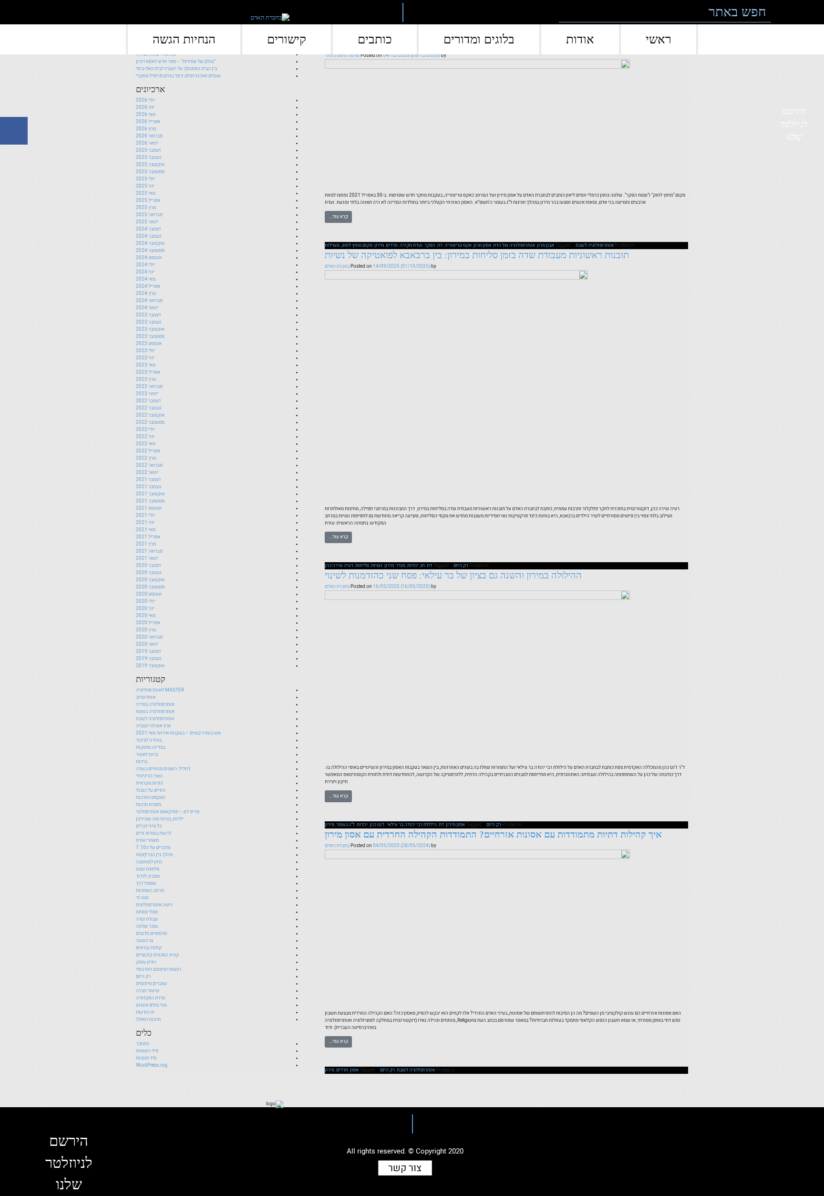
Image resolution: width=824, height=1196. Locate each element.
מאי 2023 (145, 365)
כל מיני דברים (149, 826)
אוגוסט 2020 (149, 594)
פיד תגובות (146, 1058)
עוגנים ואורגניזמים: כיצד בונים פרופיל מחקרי (178, 76)
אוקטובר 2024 (150, 243)
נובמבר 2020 (149, 572)
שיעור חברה (147, 990)
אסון (354, 1070)
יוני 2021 (145, 522)
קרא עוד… (338, 216)
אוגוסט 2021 (149, 508)
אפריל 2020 (148, 622)
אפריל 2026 (148, 121)
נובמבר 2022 (149, 408)
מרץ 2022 (146, 458)
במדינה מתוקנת (150, 747)
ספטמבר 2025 (150, 171)
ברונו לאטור (147, 754)
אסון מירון (455, 824)
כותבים (375, 39)
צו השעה (144, 940)
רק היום (460, 565)
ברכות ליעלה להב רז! (155, 54)
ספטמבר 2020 (150, 587)
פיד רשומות (147, 1051)
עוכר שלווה (147, 926)
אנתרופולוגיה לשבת (595, 245)
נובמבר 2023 (149, 322)
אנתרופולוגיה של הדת (514, 245)
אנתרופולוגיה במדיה (155, 704)
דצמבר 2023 (148, 315)
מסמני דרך (146, 883)
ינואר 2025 (147, 222)
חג (422, 565)
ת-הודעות (145, 1012)
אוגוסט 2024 (149, 257)
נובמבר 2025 (149, 157)
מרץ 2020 (146, 630)
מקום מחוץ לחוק (356, 245)
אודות (580, 39)
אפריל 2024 (148, 286)
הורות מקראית (149, 783)
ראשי (658, 39)
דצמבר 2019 (148, 651)
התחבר (142, 1043)
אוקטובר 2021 (150, 494)
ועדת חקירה (411, 245)
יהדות (412, 565)
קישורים (286, 39)
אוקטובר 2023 (150, 329)
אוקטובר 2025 (150, 164)
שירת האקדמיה (150, 998)
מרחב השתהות (150, 890)
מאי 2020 (145, 615)
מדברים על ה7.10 (153, 847)
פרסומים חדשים (151, 933)
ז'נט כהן (377, 824)
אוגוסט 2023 (149, 343)
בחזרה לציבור (149, 740)
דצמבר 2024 (148, 229)
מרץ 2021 (146, 544)
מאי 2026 (145, 114)
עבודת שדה (147, 919)
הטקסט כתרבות (150, 797)
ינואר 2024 (147, 307)
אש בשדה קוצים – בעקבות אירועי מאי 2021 (178, 733)
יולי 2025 (145, 179)
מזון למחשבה (149, 862)
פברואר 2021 (149, 551)
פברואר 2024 (149, 300)
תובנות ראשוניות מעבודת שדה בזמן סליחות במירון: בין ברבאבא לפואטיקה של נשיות (477, 255)
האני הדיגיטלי (149, 776)
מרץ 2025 (146, 207)
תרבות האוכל (148, 1019)
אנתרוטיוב (145, 697)
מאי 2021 (145, 529)
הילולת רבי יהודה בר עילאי (412, 824)
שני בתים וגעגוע (151, 1005)
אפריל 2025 (148, 200)
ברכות (141, 761)
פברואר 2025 (149, 214)
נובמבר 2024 (149, 236)
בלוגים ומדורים (479, 39)
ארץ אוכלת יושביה (153, 726)
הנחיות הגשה (184, 39)
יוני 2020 (145, 608)
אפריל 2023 (148, 372)
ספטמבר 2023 (150, 336)
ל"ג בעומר (345, 824)
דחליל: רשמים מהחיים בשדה (163, 769)
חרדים (392, 245)
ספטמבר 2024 (150, 250)
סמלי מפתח (147, 912)
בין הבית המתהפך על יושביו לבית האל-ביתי (176, 68)
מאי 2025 (145, 193)
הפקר (429, 245)
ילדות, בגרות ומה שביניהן (160, 819)
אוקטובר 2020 (150, 580)
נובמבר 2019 (149, 658)
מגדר (400, 565)
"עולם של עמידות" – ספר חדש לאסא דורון (176, 61)
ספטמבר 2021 (150, 501)
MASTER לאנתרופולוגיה (160, 690)
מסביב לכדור (148, 876)
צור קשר (405, 1168)
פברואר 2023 (149, 386)
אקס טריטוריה (458, 245)
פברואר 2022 (149, 465)
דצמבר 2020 (148, 565)
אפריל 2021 (148, 537)
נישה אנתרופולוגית (154, 905)
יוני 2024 (145, 272)
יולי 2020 (145, 601)
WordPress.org (151, 1065)
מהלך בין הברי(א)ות (154, 854)
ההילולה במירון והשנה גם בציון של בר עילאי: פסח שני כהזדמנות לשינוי (453, 575)
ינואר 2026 (147, 143)
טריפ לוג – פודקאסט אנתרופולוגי (167, 811)
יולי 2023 (145, 350)
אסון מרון (482, 245)
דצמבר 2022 (148, 401)
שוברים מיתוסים (151, 983)
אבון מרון (545, 245)
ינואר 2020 (147, 644)
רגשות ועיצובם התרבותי (158, 969)
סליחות (362, 565)
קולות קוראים (149, 947)
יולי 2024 (145, 265)
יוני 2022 (145, 436)
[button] (784, 12)
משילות (332, 245)
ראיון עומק (146, 962)
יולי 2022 (145, 429)
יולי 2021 (145, 515)
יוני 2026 (145, 107)
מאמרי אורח (147, 840)
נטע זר (142, 897)
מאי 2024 (145, 279)
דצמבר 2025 (148, 150)
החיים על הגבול (150, 790)
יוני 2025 (145, 186)
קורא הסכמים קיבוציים (157, 955)
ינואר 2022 (147, 472)
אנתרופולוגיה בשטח (155, 711)
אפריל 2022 (148, 451)
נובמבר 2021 (149, 486)
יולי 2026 (145, 100)
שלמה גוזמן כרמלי (342, 55)
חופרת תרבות (148, 804)
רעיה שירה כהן (339, 565)
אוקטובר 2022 (150, 415)
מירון (379, 245)
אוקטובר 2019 (150, 665)
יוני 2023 (145, 358)
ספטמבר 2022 (150, 422)
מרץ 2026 (146, 129)
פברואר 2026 (149, 136)
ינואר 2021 (147, 558)
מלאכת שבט (147, 869)
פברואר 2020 (149, 637)
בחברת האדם (337, 266)
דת (440, 245)
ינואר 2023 (147, 393)
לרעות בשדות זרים (153, 833)
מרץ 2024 (146, 293)
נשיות (376, 565)
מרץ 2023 (146, 379)
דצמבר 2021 (148, 479)
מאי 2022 (145, 444)
